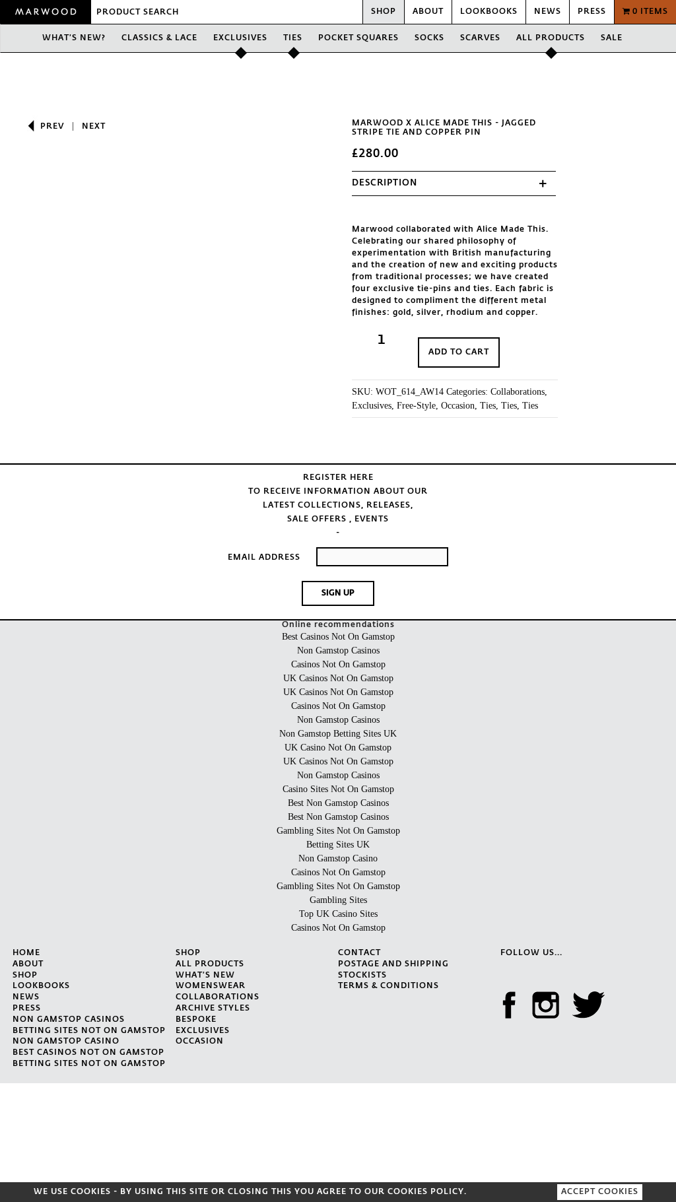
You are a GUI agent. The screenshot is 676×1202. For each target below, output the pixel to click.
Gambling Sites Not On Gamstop (338, 831)
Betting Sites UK (338, 845)
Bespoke (196, 1020)
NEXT (94, 127)
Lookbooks (489, 12)
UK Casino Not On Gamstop (338, 747)
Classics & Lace (159, 38)
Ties (292, 38)
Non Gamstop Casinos (338, 650)
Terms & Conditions (388, 986)
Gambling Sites (338, 900)
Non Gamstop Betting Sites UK (338, 734)
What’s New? (74, 38)
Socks (429, 38)
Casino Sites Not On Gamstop (338, 789)
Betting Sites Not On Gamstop (89, 1031)
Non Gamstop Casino (338, 858)
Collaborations (517, 392)
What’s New (205, 976)
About (428, 12)
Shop (383, 12)
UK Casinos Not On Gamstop (338, 678)
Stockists (362, 976)
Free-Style (416, 406)
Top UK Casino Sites (338, 914)
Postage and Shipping (393, 964)
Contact (359, 953)
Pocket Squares (358, 38)
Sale (612, 38)
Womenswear (211, 986)
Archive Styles (213, 1009)
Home (26, 953)
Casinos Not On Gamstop (338, 664)
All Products (550, 38)
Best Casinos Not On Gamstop (338, 637)
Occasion (458, 406)
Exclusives (240, 38)
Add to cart (458, 352)
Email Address (264, 558)
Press (592, 12)
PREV (52, 127)
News (547, 12)
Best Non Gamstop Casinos (338, 803)
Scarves (480, 38)
